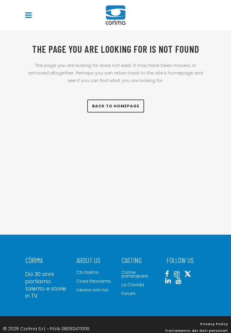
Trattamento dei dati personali (196, 330)
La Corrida (133, 285)
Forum (128, 293)
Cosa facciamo (93, 281)
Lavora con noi (92, 290)
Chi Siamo (87, 272)
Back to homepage (115, 106)
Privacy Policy (214, 324)
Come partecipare (135, 274)
